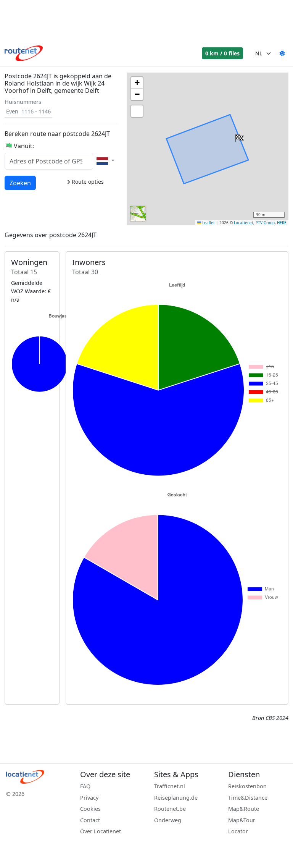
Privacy (89, 797)
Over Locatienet (100, 831)
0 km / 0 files (222, 53)
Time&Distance (247, 797)
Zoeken (20, 182)
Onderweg (167, 820)
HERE (282, 222)
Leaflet (208, 222)
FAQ (85, 786)
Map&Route (243, 808)
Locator (238, 831)
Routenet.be (170, 808)
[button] (238, 136)
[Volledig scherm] (137, 111)
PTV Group (265, 222)
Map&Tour (241, 820)
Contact (90, 820)
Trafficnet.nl (169, 786)
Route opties (87, 181)
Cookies (90, 808)
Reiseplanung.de (176, 797)
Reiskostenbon (247, 786)
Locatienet (243, 222)
